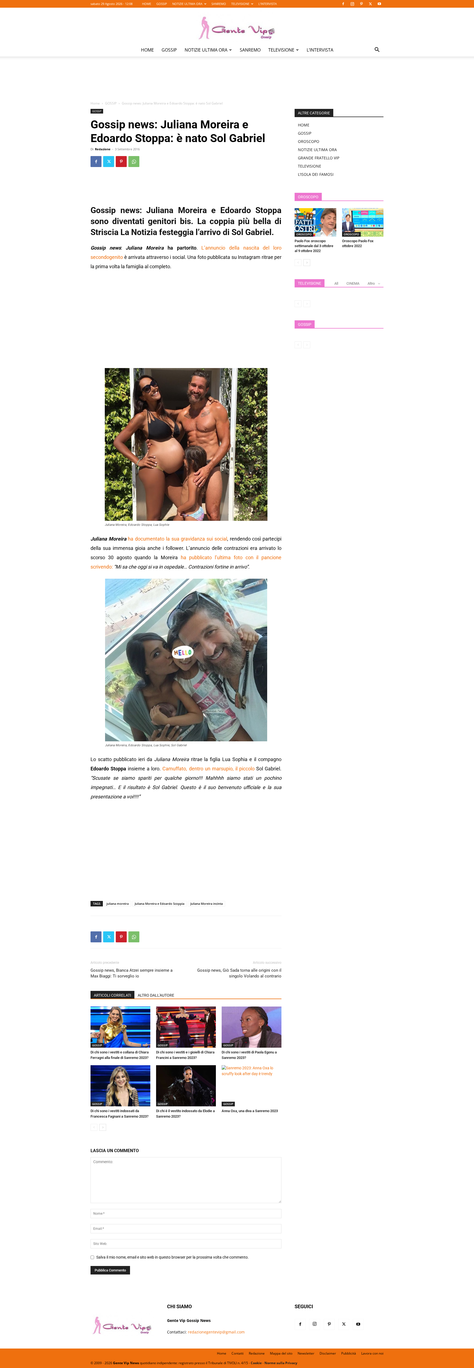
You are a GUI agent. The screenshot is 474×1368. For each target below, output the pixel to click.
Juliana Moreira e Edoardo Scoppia (159, 903)
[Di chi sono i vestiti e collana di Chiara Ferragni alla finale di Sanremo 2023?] (120, 1027)
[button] (376, 50)
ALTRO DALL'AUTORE (156, 995)
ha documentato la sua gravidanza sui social (177, 539)
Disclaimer (328, 1353)
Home (95, 103)
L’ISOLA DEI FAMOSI (316, 174)
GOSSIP (161, 4)
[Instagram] (352, 4)
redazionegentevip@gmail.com (216, 1332)
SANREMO (218, 4)
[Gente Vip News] (237, 26)
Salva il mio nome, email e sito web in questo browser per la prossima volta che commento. (172, 1257)
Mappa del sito (281, 1353)
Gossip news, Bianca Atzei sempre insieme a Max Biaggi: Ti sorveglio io (132, 973)
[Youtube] (379, 4)
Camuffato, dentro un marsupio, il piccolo (208, 768)
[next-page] (102, 1127)
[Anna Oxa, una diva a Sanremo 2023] (251, 1085)
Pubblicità (348, 1353)
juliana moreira (117, 903)
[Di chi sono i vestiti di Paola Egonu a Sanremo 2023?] (251, 1027)
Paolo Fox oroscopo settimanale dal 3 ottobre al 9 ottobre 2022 (314, 246)
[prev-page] (94, 1127)
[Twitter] (370, 4)
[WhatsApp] (133, 161)
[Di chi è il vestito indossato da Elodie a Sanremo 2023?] (186, 1085)
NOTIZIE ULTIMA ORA (187, 4)
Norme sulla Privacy (280, 1363)
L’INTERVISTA (267, 4)
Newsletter (306, 1353)
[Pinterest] (361, 4)
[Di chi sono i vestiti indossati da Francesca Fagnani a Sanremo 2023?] (120, 1085)
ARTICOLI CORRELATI (112, 995)
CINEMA (352, 283)
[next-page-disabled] (306, 303)
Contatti (238, 1353)
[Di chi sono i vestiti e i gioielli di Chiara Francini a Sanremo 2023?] (186, 1027)
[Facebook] (343, 4)
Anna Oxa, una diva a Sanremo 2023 (250, 1111)
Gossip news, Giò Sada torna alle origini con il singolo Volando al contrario (239, 973)
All (336, 283)
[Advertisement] (237, 82)
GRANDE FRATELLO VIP (318, 157)
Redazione (103, 149)
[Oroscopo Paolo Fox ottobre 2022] (363, 222)
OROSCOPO (308, 141)
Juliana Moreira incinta (206, 903)
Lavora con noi (372, 1353)
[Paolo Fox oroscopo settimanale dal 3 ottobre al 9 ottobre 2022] (315, 222)
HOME (146, 4)
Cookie (256, 1363)
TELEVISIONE (240, 4)
